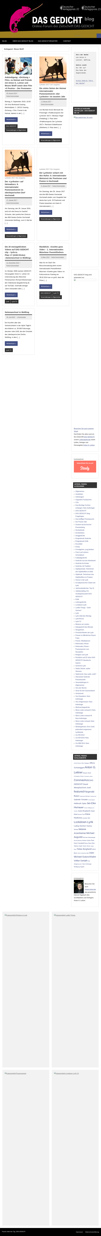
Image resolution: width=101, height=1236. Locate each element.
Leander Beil (86, 818)
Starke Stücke (86, 846)
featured (79, 791)
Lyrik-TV (14, 301)
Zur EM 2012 (80, 735)
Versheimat (79, 693)
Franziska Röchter (84, 796)
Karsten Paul (81, 814)
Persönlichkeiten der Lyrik (84, 632)
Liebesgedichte (80, 602)
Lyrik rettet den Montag (83, 616)
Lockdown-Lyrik (80, 605)
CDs (77, 502)
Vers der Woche (81, 688)
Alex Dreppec (85, 763)
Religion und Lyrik (81, 655)
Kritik (77, 599)
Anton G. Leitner (89, 445)
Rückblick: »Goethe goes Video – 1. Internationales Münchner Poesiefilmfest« (51, 249)
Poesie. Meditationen (82, 641)
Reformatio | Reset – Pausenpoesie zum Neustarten (82, 649)
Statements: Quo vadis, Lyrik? (85, 674)
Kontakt (67, 41)
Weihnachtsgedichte (82, 707)
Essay (77, 547)
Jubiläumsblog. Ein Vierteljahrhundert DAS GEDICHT (83, 593)
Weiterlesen (10, 119)
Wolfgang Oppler (79, 867)
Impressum (79, 1232)
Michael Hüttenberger (89, 837)
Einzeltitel (78, 544)
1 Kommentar (21, 317)
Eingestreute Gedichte (83, 538)
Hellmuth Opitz (80, 803)
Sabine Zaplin (78, 846)
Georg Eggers (91, 799)
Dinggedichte (80, 535)
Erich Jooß (86, 788)
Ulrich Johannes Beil (83, 853)
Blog (4, 41)
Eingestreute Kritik (81, 541)
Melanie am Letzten (82, 624)
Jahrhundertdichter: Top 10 (84, 588)
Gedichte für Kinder (82, 563)
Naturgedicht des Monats (84, 627)
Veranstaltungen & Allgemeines (16, 130)
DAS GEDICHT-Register (48, 41)
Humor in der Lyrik (81, 580)
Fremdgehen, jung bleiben (84, 549)
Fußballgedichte (81, 558)
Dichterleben (79, 533)
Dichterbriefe (79, 530)
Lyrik (7, 301)
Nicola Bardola (78, 840)
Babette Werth (87, 773)
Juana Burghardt (84, 811)
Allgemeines (79, 491)
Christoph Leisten (88, 776)
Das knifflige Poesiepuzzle (84, 519)
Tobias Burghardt (84, 849)
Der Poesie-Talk (81, 522)
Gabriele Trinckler (81, 799)
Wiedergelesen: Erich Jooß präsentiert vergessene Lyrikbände (84, 729)
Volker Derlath (80, 860)
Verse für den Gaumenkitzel (85, 691)
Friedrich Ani (93, 796)
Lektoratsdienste (85, 439)
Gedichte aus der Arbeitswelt (85, 560)
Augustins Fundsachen (83, 499)
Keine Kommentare (12, 96)
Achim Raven (77, 763)
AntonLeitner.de (90, 889)
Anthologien (79, 497)
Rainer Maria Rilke (89, 843)
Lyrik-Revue (79, 619)
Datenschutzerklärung (92, 1232)
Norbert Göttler (86, 840)
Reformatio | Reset (81, 643)
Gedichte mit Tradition (83, 566)
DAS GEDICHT (11, 126)
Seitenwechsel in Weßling (17, 312)
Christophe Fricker (79, 776)
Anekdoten (79, 494)
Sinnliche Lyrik (80, 666)
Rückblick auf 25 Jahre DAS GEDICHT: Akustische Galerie (85, 660)
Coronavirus (81, 780)
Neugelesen (79, 630)
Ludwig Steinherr (80, 826)
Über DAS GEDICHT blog (23, 41)
